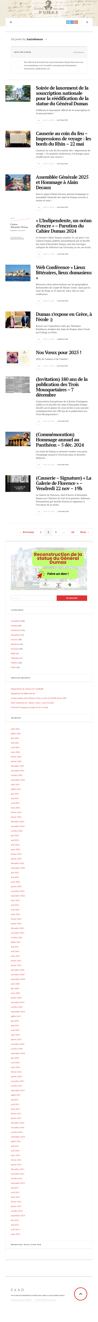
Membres (15, 644)
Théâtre (14, 662)
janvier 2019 (16, 1039)
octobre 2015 (16, 1178)
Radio (13, 653)
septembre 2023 (18, 868)
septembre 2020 (18, 979)
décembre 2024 (17, 821)
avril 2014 (15, 1229)
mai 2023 (15, 877)
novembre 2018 (17, 1044)
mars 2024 (15, 849)
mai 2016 (15, 1146)
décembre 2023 (17, 863)
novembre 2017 (17, 1081)
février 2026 (16, 756)
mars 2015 (15, 1197)
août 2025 (15, 784)
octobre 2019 (16, 1007)
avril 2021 (15, 951)
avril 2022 (15, 909)
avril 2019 (15, 1030)
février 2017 (16, 1113)
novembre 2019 (17, 1002)
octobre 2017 (16, 1085)
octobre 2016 (16, 1132)
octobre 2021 (16, 937)
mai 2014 (15, 1224)
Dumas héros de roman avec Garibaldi (27, 689)
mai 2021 (15, 946)
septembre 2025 (18, 780)
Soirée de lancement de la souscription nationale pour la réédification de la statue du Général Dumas (62, 96)
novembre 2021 (17, 932)
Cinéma (14, 625)
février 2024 (16, 854)
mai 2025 (15, 798)
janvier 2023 (16, 886)
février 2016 (16, 1160)
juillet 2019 (16, 1016)
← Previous (27, 532)
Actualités (62, 120)
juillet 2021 (16, 942)
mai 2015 (15, 1187)
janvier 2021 (16, 965)
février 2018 (16, 1072)
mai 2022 (15, 905)
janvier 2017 (16, 1118)
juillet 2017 (16, 1095)
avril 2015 (15, 1192)
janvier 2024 (16, 858)
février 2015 (16, 1201)
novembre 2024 (17, 826)
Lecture (14, 639)
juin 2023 (15, 872)
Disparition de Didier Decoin (23, 693)
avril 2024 (15, 844)
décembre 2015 (17, 1169)
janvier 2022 (16, 923)
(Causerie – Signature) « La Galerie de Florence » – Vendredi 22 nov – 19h (63, 483)
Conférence (16, 630)
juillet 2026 (16, 733)
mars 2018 (15, 1067)
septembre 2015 (18, 1183)
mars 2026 (15, 752)
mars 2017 (15, 1109)
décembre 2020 (17, 970)
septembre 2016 (18, 1136)
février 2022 (16, 919)
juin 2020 (15, 988)
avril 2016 (15, 1150)
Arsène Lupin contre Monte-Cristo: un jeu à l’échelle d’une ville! (39, 698)
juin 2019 (15, 1021)
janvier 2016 (16, 1164)
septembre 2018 (18, 1053)
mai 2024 (15, 840)
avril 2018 (15, 1062)
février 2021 (16, 960)
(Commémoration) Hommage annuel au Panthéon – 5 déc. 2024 (60, 439)
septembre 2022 (18, 895)
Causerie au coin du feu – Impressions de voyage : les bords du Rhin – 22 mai (63, 138)
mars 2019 (15, 1034)
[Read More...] (39, 120)
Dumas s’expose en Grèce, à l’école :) (64, 316)
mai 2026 (15, 742)
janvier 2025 (16, 817)
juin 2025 (15, 793)
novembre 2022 (17, 891)
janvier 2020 (16, 997)
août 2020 (15, 983)
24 (72, 532)
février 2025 (16, 812)
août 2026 (15, 729)
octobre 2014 (16, 1211)
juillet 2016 (16, 1141)
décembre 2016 (17, 1123)
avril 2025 (15, 803)
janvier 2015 (16, 1206)
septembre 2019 (18, 1011)
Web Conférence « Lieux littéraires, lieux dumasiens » (64, 272)
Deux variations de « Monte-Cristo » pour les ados (32, 702)
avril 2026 (15, 747)
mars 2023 (15, 882)
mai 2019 (15, 1025)
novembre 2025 (17, 770)
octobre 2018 (16, 1048)
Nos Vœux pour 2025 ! (58, 352)
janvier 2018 (16, 1076)
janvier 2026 (16, 761)
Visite (13, 667)
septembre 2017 (18, 1090)
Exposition (63, 339)
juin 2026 (15, 738)
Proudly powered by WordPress (21, 1300)
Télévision (15, 658)
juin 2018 (15, 1058)
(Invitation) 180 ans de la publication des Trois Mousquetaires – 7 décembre (61, 387)
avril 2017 (15, 1104)
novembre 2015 (17, 1173)
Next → (85, 532)
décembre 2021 (17, 928)
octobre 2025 (16, 775)
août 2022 (15, 900)
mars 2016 (15, 1155)
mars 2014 (15, 1234)
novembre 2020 (17, 974)
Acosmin (53, 1300)
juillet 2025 (16, 789)
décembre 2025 (17, 766)
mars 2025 (15, 807)
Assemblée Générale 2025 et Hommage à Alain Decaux (62, 182)
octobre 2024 (16, 831)
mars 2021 (15, 956)
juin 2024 (15, 835)
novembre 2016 (17, 1127)
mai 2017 (15, 1099)
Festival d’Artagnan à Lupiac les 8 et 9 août (29, 707)
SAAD (18, 1289)
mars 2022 (15, 914)
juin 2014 (15, 1220)
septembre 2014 (18, 1215)
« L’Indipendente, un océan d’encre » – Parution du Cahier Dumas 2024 (64, 225)
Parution (15, 648)
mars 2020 (15, 993)
